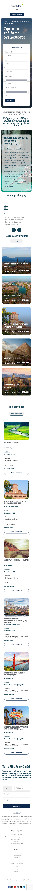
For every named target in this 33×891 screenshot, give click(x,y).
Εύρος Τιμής (8, 76)
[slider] (4, 80)
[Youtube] (15, 887)
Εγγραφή (16, 806)
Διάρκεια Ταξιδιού (10, 88)
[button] (14, 230)
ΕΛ (14, 2)
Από (6, 60)
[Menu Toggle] (17, 9)
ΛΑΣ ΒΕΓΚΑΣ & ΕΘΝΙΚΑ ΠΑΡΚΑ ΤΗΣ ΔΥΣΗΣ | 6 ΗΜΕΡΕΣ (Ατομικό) (16, 728)
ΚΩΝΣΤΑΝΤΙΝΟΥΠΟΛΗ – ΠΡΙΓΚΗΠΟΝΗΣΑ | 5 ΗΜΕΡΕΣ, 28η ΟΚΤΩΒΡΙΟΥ (15, 620)
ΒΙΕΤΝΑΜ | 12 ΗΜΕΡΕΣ (12, 442)
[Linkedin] (23, 887)
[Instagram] (12, 887)
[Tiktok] (18, 887)
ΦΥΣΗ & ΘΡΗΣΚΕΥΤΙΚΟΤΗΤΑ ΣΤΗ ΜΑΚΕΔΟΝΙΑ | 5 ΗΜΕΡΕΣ (15, 502)
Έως (6, 68)
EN (18, 2)
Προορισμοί (8, 52)
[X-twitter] (21, 887)
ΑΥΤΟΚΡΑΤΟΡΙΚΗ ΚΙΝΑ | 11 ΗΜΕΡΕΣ (16, 560)
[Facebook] (9, 887)
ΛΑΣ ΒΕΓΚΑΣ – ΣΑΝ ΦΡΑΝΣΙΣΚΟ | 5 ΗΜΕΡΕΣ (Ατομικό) (15, 674)
